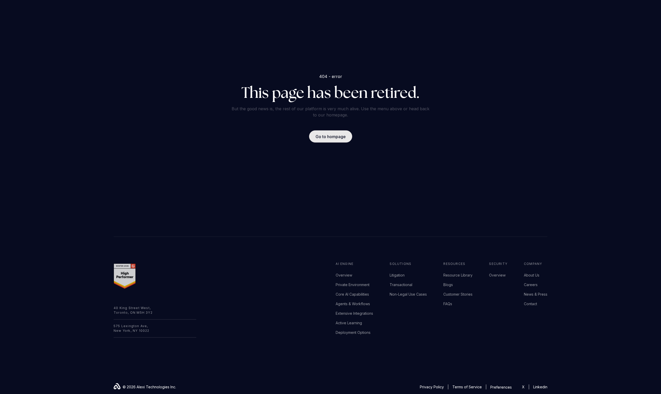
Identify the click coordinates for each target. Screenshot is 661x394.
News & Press (535, 294)
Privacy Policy (432, 387)
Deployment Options (353, 332)
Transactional (401, 284)
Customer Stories (458, 294)
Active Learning (349, 323)
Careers (531, 284)
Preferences (501, 387)
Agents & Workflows (353, 304)
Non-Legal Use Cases (408, 294)
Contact (530, 304)
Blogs (448, 284)
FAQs (447, 304)
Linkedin (540, 387)
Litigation (397, 275)
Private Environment (352, 284)
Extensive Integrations (354, 313)
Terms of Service (467, 387)
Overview (344, 275)
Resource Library (458, 275)
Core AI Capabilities (352, 294)
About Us (531, 275)
